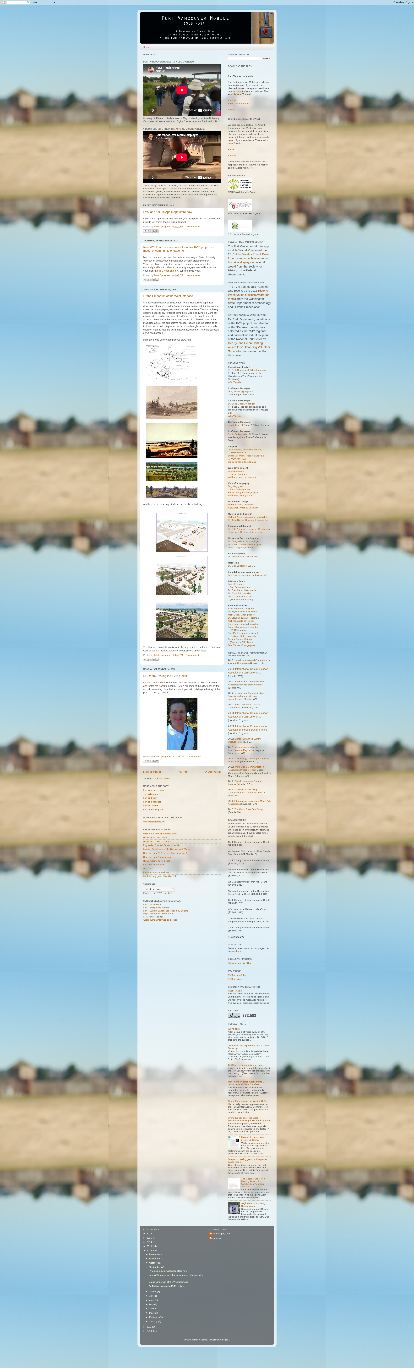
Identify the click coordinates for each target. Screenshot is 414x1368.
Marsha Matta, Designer (240, 504)
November (155, 1258)
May (151, 1304)
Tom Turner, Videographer (241, 645)
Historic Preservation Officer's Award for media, (248, 294)
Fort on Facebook (152, 802)
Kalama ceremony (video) (156, 872)
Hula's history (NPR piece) (156, 861)
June (152, 1300)
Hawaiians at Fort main (155, 837)
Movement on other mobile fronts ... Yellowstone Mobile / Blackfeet (246, 1083)
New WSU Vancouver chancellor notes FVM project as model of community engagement (178, 249)
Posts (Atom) (163, 778)
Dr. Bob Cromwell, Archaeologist (244, 544)
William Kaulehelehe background (160, 833)
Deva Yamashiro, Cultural (241, 596)
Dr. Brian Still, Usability (239, 593)
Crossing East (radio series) (157, 857)
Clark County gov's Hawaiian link (159, 876)
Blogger (225, 1340)
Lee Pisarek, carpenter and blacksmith (247, 575)
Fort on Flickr (150, 798)
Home (146, 47)
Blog (230, 413)
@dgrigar (250, 404)
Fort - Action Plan (152, 904)
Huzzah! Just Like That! (240, 963)
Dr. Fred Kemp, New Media (242, 590)
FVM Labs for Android (239, 103)
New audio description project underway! (252, 1138)
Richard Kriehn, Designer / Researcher (248, 517)
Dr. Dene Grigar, (236, 404)
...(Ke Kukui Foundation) (240, 599)
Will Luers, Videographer (240, 495)
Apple (231, 109)
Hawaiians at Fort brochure (157, 841)
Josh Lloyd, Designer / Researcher (245, 532)
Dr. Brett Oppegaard (238, 370)
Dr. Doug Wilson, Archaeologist (244, 541)
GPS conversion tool (153, 917)
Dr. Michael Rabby (153, 682)
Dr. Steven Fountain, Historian (243, 618)
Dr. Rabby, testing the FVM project (165, 676)
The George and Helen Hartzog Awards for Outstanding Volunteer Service (253, 1183)
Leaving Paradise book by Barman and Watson (167, 849)
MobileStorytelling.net (154, 822)
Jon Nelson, (234, 425)
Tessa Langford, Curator (240, 547)
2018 (150, 1233)
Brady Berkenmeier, (238, 434)
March (152, 1313)
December (155, 1254)
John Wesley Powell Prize (252, 254)
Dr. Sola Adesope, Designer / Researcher (249, 529)
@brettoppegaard (259, 370)
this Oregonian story (167, 270)
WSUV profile (235, 382)
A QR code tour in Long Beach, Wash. (253, 1204)
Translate (167, 893)
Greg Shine (234, 391)
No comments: (193, 226)
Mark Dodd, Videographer (241, 615)
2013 (150, 1246)
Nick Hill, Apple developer (241, 621)
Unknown (217, 1238)
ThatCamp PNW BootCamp (248, 809)
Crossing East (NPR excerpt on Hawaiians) (165, 853)
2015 (150, 1238)
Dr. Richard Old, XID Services (243, 556)
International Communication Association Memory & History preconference (246, 696)
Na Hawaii (148, 868)
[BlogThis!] (147, 231)
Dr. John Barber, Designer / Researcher (248, 520)
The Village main (151, 794)
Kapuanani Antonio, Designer (243, 508)
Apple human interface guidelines (160, 920)
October (153, 1263)
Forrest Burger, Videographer (243, 492)
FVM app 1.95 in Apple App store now (167, 212)
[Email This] (144, 231)
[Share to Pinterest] (157, 231)
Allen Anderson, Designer (241, 608)
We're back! (234, 1029)
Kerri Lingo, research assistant (243, 624)
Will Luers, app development (242, 477)
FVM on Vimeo (235, 979)
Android (232, 100)
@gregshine (247, 391)
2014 (150, 1242)
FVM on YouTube (237, 975)
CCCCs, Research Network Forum (245, 1065)
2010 (150, 1331)
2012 (150, 1250)
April (151, 1308)
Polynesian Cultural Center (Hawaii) (161, 845)
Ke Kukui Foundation (153, 864)
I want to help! (235, 991)
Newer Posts (152, 771)
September (155, 1267)
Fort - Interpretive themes (156, 907)
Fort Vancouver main (153, 790)
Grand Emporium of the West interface (168, 296)
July (151, 1296)
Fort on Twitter (150, 805)
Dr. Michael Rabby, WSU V (241, 566)
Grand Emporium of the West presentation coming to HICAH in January (249, 1119)
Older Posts (212, 771)
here (238, 94)
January (153, 1321)
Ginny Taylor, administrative (242, 462)
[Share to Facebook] (154, 231)
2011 (149, 1327)
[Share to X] (151, 231)
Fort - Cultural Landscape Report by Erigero (165, 911)
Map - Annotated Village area (158, 913)
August (153, 1291)
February (154, 1317)
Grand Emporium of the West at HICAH (248, 1101)
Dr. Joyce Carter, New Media (242, 611)
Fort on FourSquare (153, 809)
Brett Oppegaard (221, 1233)
